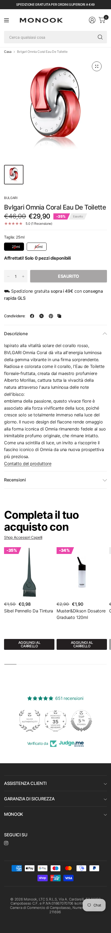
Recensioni (15, 479)
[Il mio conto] (92, 20)
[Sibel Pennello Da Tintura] (29, 572)
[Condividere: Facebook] (32, 315)
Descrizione (15, 333)
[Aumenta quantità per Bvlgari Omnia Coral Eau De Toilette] (23, 276)
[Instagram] (6, 843)
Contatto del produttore (27, 463)
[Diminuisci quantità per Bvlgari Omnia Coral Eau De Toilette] (8, 276)
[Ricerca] (100, 37)
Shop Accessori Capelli (23, 537)
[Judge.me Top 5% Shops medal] (81, 721)
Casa (8, 51)
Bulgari (11, 198)
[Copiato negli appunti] (59, 315)
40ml (37, 246)
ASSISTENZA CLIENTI (25, 783)
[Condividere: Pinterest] (50, 315)
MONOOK (13, 814)
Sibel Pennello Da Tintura (28, 611)
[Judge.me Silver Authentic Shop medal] (29, 721)
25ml (15, 246)
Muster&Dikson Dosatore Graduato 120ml (81, 614)
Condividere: (14, 316)
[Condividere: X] (41, 315)
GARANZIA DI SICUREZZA (29, 798)
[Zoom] (97, 66)
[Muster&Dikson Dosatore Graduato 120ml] (82, 572)
